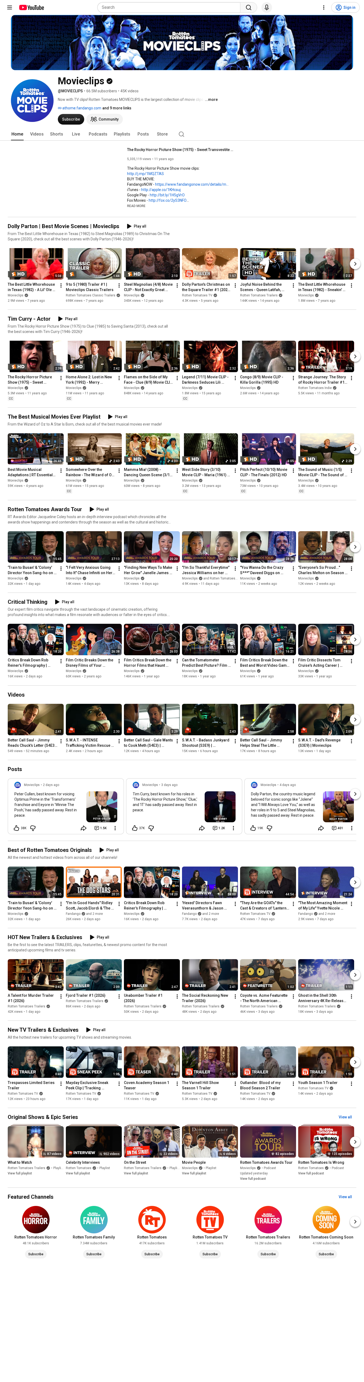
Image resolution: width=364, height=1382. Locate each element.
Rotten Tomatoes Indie (315, 388)
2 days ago (51, 785)
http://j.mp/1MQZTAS (145, 174)
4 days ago (288, 785)
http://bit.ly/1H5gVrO (167, 195)
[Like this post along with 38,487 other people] (16, 828)
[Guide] (9, 7)
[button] (136, 205)
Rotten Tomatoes (78, 1168)
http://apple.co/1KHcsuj (161, 190)
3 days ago (169, 785)
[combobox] (170, 7)
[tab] (17, 134)
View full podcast (253, 1179)
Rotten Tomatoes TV (197, 295)
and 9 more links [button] (116, 108)
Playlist (58, 1168)
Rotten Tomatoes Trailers (259, 295)
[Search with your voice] (266, 7)
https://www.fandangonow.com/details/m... (192, 184)
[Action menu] (115, 828)
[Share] (83, 828)
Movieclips (15, 295)
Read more (136, 206)
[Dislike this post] (33, 828)
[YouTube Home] (31, 7)
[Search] (248, 7)
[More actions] (61, 285)
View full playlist (20, 1173)
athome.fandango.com (81, 108)
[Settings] (324, 7)
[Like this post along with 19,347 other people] (253, 828)
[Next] (355, 264)
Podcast (270, 1168)
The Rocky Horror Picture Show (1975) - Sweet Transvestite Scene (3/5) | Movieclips (180, 150)
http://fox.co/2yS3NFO (168, 200)
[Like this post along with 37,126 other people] (135, 828)
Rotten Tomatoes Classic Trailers (90, 295)
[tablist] (182, 134)
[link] (65, 808)
